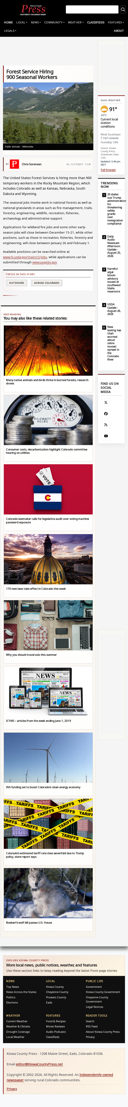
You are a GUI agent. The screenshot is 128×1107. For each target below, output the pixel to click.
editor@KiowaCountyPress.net (39, 1064)
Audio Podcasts (56, 1032)
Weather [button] (75, 22)
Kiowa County (55, 987)
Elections (12, 1002)
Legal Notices (94, 1007)
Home (8, 22)
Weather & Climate (18, 1026)
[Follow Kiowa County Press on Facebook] (106, 413)
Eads (49, 1002)
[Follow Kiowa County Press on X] (106, 402)
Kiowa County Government (103, 992)
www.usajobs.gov (44, 262)
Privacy (90, 1037)
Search (90, 1021)
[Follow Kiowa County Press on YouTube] (106, 436)
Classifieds (95, 22)
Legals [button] (9, 31)
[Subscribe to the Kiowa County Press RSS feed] (106, 425)
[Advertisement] (111, 536)
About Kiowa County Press (103, 1032)
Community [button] (53, 22)
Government (94, 987)
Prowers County (56, 997)
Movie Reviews (55, 1026)
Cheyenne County (57, 992)
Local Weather (15, 1037)
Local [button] (20, 22)
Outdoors (16, 282)
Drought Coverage (18, 1032)
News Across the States (21, 992)
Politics (10, 997)
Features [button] (115, 22)
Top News (12, 987)
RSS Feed (92, 1026)
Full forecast (108, 170)
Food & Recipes (56, 1021)
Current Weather (16, 1021)
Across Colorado (46, 282)
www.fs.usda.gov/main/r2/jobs (25, 257)
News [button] (35, 22)
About (119, 31)
